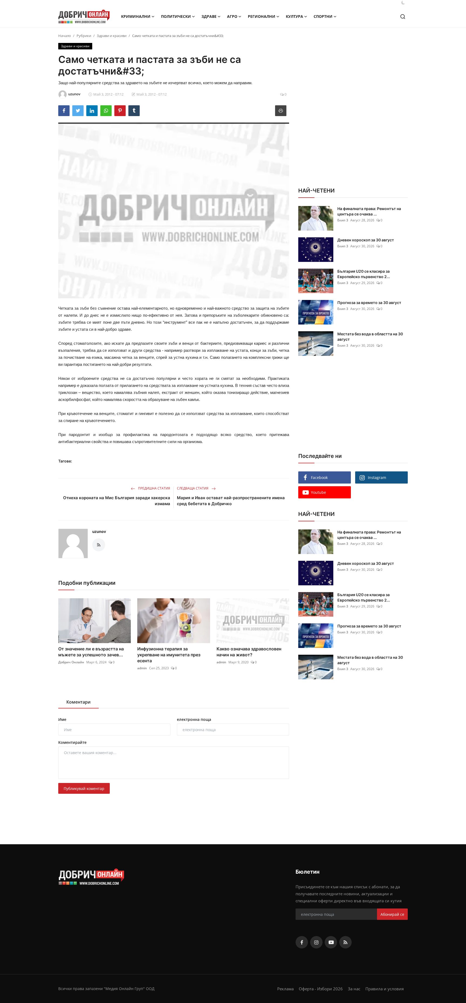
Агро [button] (232, 16)
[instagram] (316, 942)
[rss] (345, 942)
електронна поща (194, 719)
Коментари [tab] (78, 702)
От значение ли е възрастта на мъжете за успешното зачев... (91, 651)
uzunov (99, 531)
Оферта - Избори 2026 (321, 988)
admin (142, 668)
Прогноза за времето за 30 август (369, 302)
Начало (64, 35)
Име (62, 719)
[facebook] (302, 942)
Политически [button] (176, 16)
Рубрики (84, 35)
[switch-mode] (403, 3)
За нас (354, 988)
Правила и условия (384, 988)
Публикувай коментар (84, 788)
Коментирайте (72, 742)
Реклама (285, 988)
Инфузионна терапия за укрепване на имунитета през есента (168, 654)
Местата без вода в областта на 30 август (370, 337)
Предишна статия (153, 488)
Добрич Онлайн (71, 662)
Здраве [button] (209, 16)
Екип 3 (342, 220)
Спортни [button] (323, 16)
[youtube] (331, 942)
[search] (403, 17)
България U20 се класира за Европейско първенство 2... (363, 274)
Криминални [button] (135, 16)
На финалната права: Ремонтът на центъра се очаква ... (369, 211)
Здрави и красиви (111, 35)
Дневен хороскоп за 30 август (365, 240)
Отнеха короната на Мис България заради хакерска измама (116, 500)
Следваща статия (193, 488)
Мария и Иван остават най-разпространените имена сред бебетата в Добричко (231, 500)
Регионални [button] (261, 16)
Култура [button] (294, 16)
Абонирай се (392, 914)
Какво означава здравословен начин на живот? (249, 651)
